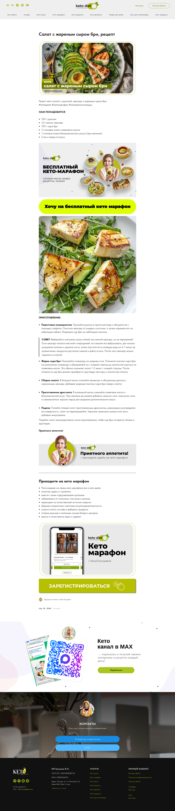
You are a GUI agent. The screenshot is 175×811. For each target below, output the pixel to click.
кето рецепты (77, 15)
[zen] (22, 5)
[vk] (12, 5)
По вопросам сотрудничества (87, 739)
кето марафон (59, 15)
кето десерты (96, 15)
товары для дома (116, 15)
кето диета (12, 15)
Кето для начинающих (98, 798)
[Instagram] (23, 780)
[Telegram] (14, 780)
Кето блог (132, 798)
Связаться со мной (59, 788)
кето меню (41, 15)
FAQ (130, 795)
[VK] (19, 780)
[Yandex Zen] (27, 780)
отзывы (27, 15)
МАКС (87, 747)
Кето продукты (95, 794)
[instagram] (17, 5)
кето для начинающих (139, 15)
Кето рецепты (95, 785)
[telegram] (7, 5)
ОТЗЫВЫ (132, 787)
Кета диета (94, 773)
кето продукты (161, 15)
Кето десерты (95, 789)
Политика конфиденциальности (140, 777)
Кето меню (94, 781)
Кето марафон (95, 777)
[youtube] (27, 5)
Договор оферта (134, 773)
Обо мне (131, 790)
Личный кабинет (134, 781)
